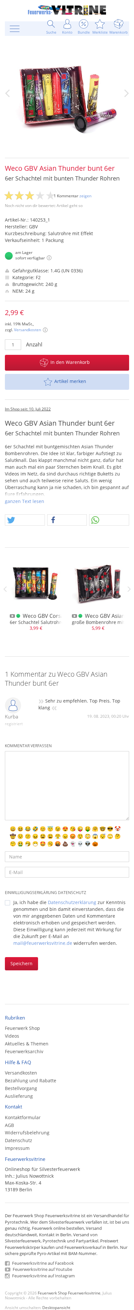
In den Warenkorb (70, 362)
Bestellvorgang (21, 1088)
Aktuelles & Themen (26, 1044)
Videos (12, 1036)
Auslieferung (19, 1096)
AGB (9, 1125)
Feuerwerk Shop (22, 1028)
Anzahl (34, 344)
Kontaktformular (23, 1117)
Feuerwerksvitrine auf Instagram (43, 1276)
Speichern (21, 963)
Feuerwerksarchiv (24, 1051)
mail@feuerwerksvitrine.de (42, 943)
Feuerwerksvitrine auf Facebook (42, 1263)
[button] (25, 520)
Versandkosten (27, 330)
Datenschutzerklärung (72, 902)
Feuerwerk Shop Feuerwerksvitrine (69, 1292)
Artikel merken (70, 381)
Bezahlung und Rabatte (30, 1080)
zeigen (85, 196)
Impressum (17, 1148)
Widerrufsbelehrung (27, 1133)
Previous (5, 589)
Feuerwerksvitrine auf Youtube (42, 1269)
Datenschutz (18, 1140)
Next (129, 589)
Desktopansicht (56, 1307)
